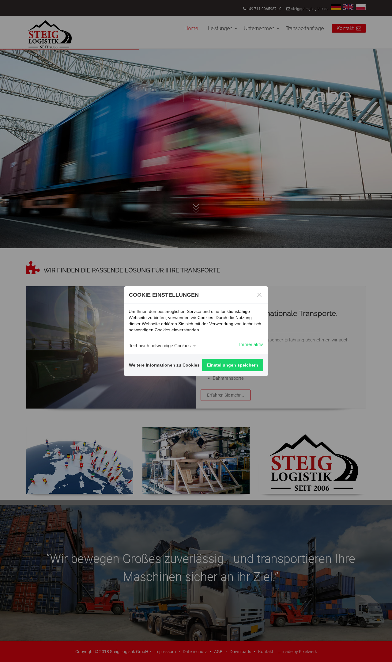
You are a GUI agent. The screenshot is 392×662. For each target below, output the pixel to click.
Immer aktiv (251, 344)
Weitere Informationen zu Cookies (164, 365)
